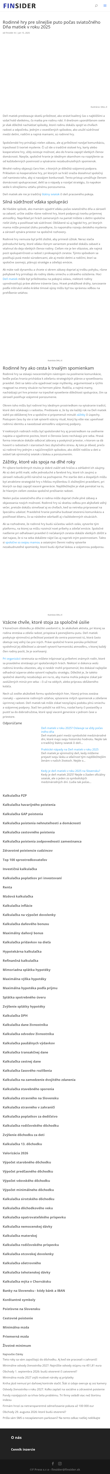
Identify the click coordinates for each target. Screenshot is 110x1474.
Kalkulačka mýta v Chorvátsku (27, 1281)
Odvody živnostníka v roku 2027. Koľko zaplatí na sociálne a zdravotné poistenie (54, 1389)
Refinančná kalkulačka (20, 960)
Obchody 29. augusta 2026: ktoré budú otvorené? (34, 1412)
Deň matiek (10, 279)
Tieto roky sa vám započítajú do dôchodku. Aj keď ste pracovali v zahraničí (50, 1359)
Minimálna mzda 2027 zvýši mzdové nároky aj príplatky (38, 1377)
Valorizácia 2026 (15, 1153)
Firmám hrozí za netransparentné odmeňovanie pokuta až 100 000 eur (48, 1406)
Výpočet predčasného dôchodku (28, 1171)
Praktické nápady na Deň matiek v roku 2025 (70, 749)
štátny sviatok (51, 194)
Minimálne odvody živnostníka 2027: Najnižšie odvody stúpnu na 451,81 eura (52, 1365)
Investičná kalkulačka (20, 869)
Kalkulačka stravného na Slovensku (31, 1098)
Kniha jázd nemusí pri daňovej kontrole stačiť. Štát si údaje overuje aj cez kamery (55, 1383)
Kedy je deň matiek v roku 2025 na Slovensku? (70, 771)
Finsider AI (11, 32)
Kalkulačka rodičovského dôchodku (31, 1125)
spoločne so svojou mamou (22, 542)
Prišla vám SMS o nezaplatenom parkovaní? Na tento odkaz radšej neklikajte (51, 1418)
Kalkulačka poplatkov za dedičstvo (30, 1116)
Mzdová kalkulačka (18, 896)
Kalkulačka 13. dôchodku (22, 1144)
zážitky (81, 415)
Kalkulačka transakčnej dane (25, 1052)
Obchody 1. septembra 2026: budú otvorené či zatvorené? (40, 1371)
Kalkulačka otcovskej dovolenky (28, 1254)
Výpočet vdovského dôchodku (26, 1180)
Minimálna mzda (16, 1327)
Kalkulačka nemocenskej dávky (27, 1226)
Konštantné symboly (19, 1299)
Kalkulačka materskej (20, 1235)
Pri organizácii (12, 658)
